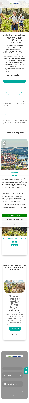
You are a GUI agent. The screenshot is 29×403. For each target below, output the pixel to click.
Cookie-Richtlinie (6, 212)
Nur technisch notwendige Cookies (14, 219)
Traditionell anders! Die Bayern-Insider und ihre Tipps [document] (14, 268)
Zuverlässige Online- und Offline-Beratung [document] (7, 122)
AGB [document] (11, 392)
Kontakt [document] (8, 375)
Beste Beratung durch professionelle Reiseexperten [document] (7, 102)
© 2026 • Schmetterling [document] (14, 395)
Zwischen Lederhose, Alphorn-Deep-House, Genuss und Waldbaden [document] (14, 39)
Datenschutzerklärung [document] (20, 392)
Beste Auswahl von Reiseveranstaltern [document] (21, 121)
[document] (14, 310)
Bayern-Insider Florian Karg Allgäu (14, 301)
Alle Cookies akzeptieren (14, 215)
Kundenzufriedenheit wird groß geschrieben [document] (20, 101)
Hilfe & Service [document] (11, 384)
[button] (14, 356)
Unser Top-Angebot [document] (14, 133)
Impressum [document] (5, 392)
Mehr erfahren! (14, 81)
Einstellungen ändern (14, 224)
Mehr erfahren (15, 328)
